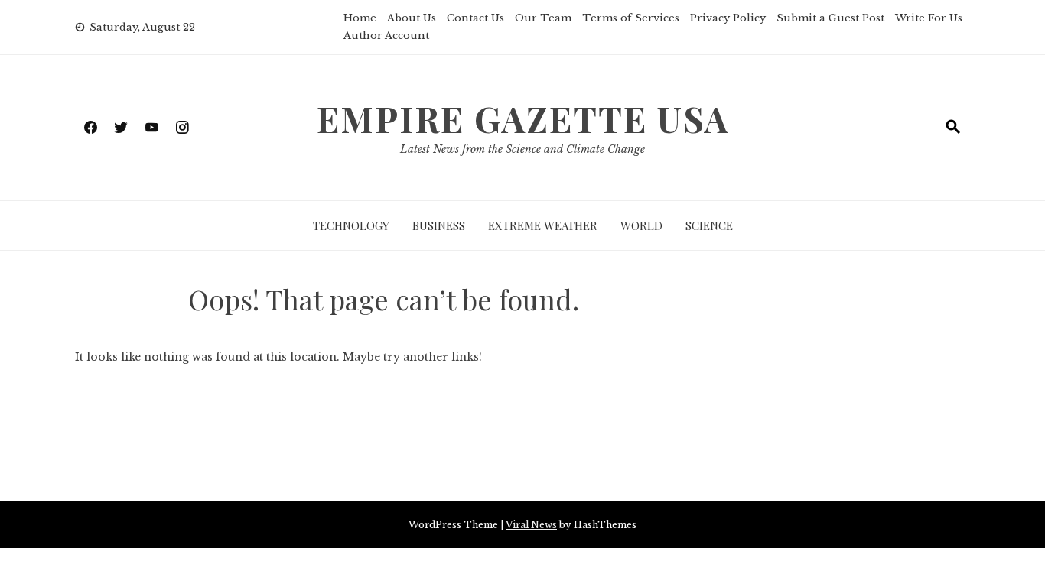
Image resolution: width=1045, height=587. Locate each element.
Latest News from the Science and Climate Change (522, 149)
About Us (411, 17)
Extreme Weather (542, 225)
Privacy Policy (728, 17)
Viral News (531, 524)
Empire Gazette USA (523, 118)
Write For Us (928, 17)
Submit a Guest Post (830, 17)
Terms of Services (630, 17)
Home (359, 17)
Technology (351, 225)
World (641, 225)
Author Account (386, 35)
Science (709, 225)
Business (438, 225)
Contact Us (475, 17)
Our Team (543, 17)
